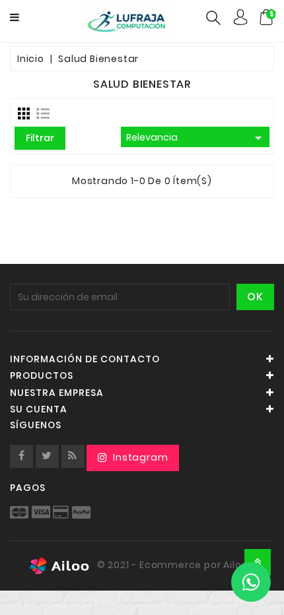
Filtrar (40, 138)
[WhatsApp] (251, 582)
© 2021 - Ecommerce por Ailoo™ (175, 564)
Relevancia (196, 138)
